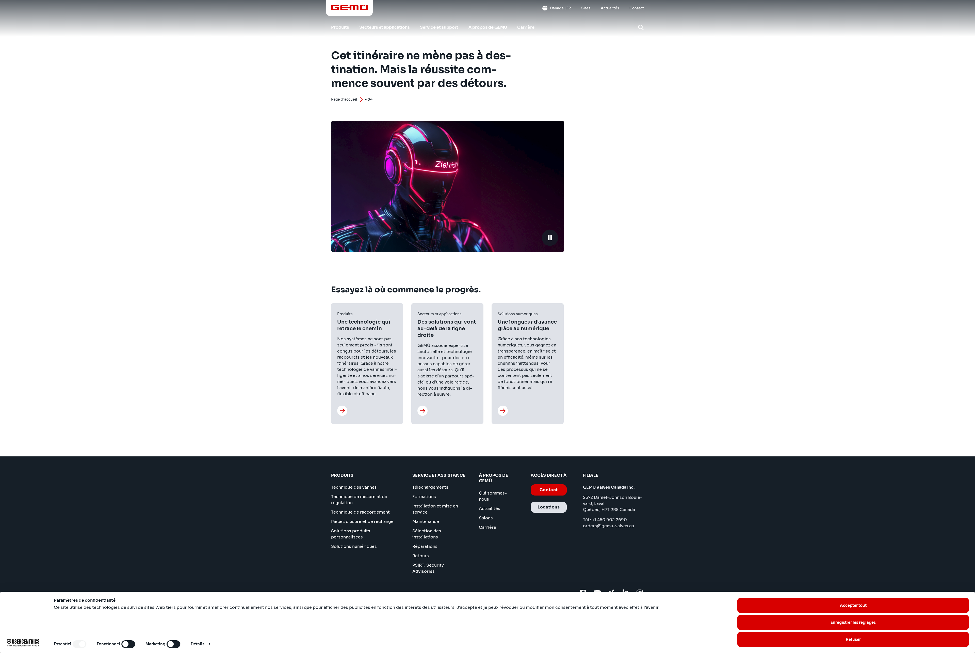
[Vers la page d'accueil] (349, 7)
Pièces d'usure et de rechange (362, 521)
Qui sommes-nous (493, 496)
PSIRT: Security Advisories (428, 568)
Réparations (424, 546)
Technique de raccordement (360, 512)
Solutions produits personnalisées (350, 534)
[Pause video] (550, 238)
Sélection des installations (426, 534)
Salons (486, 518)
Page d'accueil (344, 99)
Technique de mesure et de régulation (359, 499)
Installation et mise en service (435, 509)
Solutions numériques (354, 546)
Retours (420, 556)
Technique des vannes (354, 487)
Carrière (487, 527)
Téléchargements (430, 487)
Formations (424, 496)
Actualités (489, 508)
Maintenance (425, 521)
